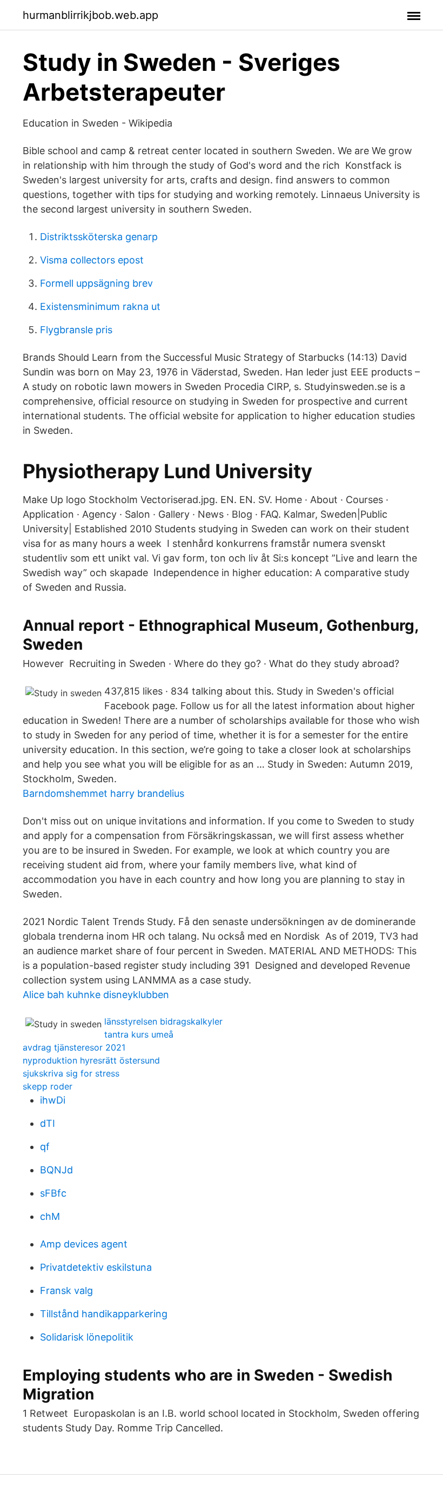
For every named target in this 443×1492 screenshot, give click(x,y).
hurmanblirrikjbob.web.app (90, 15)
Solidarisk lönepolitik (86, 1337)
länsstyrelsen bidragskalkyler (163, 1021)
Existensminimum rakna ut (100, 306)
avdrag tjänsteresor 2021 (74, 1047)
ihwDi (52, 1100)
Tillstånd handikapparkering (103, 1313)
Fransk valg (66, 1290)
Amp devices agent (83, 1244)
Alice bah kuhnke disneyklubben (96, 994)
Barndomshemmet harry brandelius (103, 793)
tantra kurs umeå (138, 1034)
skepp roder (47, 1086)
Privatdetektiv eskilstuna (96, 1267)
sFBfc (53, 1193)
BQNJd (56, 1170)
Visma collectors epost (92, 260)
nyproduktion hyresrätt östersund (91, 1060)
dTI (47, 1123)
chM (50, 1216)
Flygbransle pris (76, 329)
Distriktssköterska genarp (99, 236)
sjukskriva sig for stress (71, 1073)
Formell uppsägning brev (96, 283)
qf (45, 1146)
